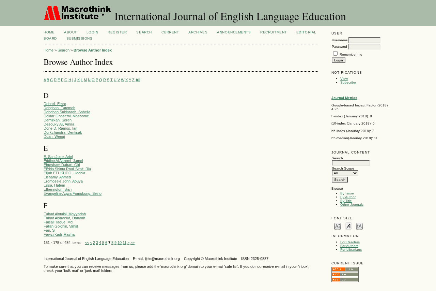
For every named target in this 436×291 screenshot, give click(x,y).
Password (339, 46)
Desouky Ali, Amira (59, 124)
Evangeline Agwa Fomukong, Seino (73, 193)
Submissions (79, 38)
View (344, 79)
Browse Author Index (93, 50)
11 (124, 243)
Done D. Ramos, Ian (60, 128)
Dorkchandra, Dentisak (63, 132)
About (70, 32)
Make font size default (348, 226)
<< (87, 243)
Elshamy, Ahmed (57, 177)
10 (120, 243)
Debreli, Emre (55, 104)
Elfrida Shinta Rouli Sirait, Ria (67, 169)
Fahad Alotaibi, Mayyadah (65, 214)
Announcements (234, 32)
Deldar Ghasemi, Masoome (66, 116)
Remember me (351, 54)
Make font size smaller (337, 226)
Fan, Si (49, 230)
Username (340, 40)
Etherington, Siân (58, 189)
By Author (348, 197)
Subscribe (348, 82)
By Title (346, 201)
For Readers (350, 242)
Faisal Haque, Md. (59, 222)
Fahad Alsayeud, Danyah (64, 218)
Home (49, 32)
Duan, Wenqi (54, 136)
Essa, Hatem (54, 185)
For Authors (349, 246)
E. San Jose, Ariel (58, 157)
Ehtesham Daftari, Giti (62, 165)
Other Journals (351, 204)
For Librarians (351, 249)
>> (132, 243)
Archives (197, 32)
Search (144, 32)
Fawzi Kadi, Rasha (59, 234)
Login (92, 32)
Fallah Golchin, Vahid (61, 226)
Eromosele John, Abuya (63, 181)
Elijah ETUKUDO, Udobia (64, 173)
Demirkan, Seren (58, 120)
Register (117, 32)
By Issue (347, 193)
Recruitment (273, 32)
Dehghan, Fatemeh (59, 108)
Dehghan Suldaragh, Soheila (67, 112)
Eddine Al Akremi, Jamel (63, 161)
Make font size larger (359, 226)
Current (170, 32)
